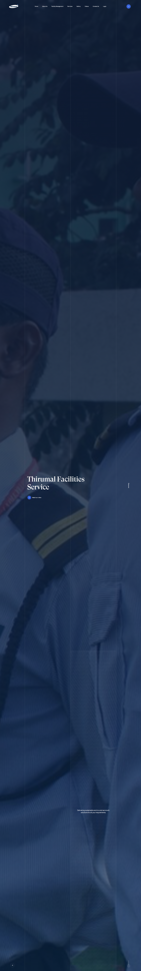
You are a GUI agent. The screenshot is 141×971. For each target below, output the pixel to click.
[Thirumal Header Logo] (13, 5)
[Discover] (128, 964)
